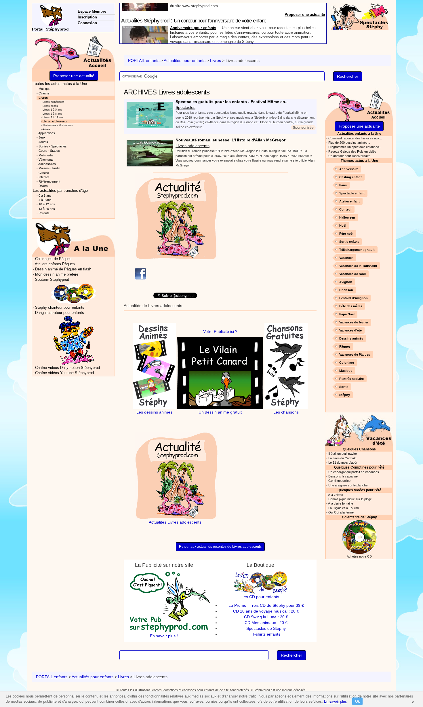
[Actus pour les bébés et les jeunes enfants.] (73, 238)
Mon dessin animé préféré (56, 274)
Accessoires (47, 164)
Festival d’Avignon (353, 298)
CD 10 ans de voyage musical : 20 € (266, 611)
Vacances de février (353, 322)
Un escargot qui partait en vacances (353, 472)
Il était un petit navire (342, 453)
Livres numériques (53, 101)
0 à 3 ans (45, 195)
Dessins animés (351, 338)
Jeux (42, 137)
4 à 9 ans (45, 200)
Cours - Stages (49, 150)
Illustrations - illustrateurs (58, 125)
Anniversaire (348, 169)
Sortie (343, 386)
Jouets (43, 142)
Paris (343, 185)
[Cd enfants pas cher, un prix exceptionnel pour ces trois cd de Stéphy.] (74, 294)
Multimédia (46, 155)
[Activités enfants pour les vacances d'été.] (359, 429)
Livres (215, 60)
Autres (46, 129)
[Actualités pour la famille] (359, 104)
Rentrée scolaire (351, 378)
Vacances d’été (350, 330)
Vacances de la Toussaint (358, 266)
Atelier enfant (349, 201)
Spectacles (185, 107)
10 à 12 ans (47, 204)
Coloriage (346, 362)
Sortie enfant (349, 241)
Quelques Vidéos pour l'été (359, 490)
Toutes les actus (60, 84)
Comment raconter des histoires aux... (355, 138)
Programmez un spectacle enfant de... (355, 147)
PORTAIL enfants (143, 60)
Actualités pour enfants (184, 60)
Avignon (345, 282)
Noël (342, 225)
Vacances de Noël (352, 274)
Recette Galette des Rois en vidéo (352, 151)
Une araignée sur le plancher (348, 485)
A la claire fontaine (340, 503)
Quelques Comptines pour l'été (359, 467)
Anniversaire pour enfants (193, 14)
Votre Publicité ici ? (220, 331)
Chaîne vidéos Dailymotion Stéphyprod (67, 368)
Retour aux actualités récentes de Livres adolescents (220, 547)
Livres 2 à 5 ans (52, 109)
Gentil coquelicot (339, 480)
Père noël (346, 233)
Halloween (347, 217)
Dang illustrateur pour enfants (59, 313)
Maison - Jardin (49, 168)
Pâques (344, 346)
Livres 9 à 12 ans (53, 117)
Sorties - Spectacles (53, 146)
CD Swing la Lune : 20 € (266, 617)
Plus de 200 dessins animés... (349, 142)
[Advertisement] (272, 213)
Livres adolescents (192, 145)
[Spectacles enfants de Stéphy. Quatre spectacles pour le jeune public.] (359, 16)
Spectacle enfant (352, 193)
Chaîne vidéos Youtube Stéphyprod (64, 373)
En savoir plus (335, 701)
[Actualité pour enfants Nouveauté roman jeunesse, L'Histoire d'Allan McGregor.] (148, 153)
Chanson (346, 290)
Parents (44, 213)
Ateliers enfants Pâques (55, 264)
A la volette (335, 494)
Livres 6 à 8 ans (52, 113)
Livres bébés (50, 105)
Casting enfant (350, 177)
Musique (345, 370)
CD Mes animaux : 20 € (266, 622)
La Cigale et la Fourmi (343, 508)
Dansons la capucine (343, 476)
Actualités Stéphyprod (145, 6)
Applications (46, 133)
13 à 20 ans (47, 209)
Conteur (345, 209)
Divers (43, 185)
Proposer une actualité (305, 41)
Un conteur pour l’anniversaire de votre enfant (220, 7)
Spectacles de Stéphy (266, 628)
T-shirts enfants (266, 634)
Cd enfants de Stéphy (359, 517)
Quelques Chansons (359, 449)
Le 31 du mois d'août (342, 462)
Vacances (346, 257)
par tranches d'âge (60, 191)
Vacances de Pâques (354, 354)
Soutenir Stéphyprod (52, 280)
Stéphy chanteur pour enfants (59, 308)
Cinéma (44, 93)
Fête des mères (350, 306)
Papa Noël (347, 314)
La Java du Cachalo (342, 458)
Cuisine (44, 173)
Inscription (87, 17)
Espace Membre (92, 11)
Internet (44, 177)
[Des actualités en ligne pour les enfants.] (73, 51)
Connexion (87, 23)
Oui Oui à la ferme (341, 512)
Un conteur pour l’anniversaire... (350, 156)
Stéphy (344, 395)
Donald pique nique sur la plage (350, 499)
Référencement (49, 181)
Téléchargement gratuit (357, 249)
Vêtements (46, 159)
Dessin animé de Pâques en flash (63, 269)
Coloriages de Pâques (53, 259)
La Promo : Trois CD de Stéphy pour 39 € (266, 605)
